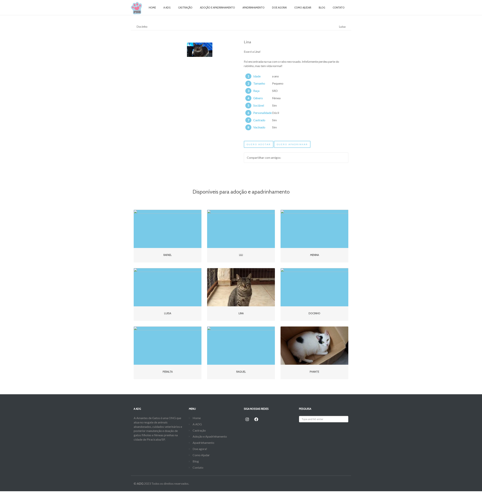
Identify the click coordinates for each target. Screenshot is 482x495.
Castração (185, 7)
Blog (322, 7)
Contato (339, 7)
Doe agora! (279, 7)
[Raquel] (241, 345)
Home (152, 7)
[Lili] (241, 229)
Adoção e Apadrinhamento (217, 7)
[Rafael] (167, 229)
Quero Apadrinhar (292, 144)
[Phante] (314, 345)
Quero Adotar (258, 144)
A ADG (167, 7)
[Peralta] (167, 345)
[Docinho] (314, 287)
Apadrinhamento (254, 7)
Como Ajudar (302, 7)
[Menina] (314, 229)
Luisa (342, 26)
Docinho (142, 26)
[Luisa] (167, 287)
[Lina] (241, 287)
